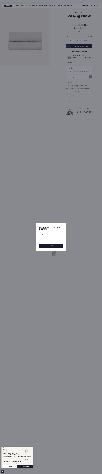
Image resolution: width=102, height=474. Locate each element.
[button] (2, 471)
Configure (9, 466)
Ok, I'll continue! (25, 466)
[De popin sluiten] (64, 225)
